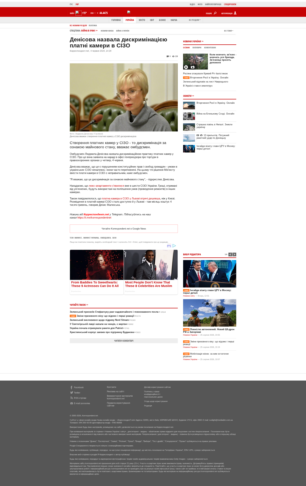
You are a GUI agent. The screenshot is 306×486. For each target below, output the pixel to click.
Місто (142, 20)
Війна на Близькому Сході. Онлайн (215, 113)
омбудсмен (105, 237)
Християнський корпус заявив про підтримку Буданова (105, 332)
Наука (174, 20)
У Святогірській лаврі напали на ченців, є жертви (101, 324)
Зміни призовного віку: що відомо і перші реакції (105, 316)
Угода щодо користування (156, 401)
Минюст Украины (91, 237)
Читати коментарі (124, 340)
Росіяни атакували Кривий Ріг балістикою (205, 73)
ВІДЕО (192, 4)
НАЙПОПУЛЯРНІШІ (213, 4)
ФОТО (200, 4)
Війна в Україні (122, 30)
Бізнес (162, 20)
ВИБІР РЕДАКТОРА (192, 254)
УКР (77, 4)
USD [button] (92, 13)
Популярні (196, 47)
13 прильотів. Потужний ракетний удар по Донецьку (213, 136)
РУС (71, 4)
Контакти (111, 387)
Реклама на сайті (115, 391)
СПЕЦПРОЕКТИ (230, 4)
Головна (116, 20)
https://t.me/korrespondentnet (94, 217)
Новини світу (189, 296)
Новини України (192, 41)
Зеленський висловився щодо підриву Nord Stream (102, 320)
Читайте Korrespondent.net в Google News (124, 228)
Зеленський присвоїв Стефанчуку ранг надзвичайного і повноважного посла (118, 311)
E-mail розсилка (82, 403)
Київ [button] (72, 13)
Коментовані (210, 47)
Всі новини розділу (78, 25)
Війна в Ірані (105, 30)
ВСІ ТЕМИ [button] (228, 30)
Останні (186, 47)
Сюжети (187, 95)
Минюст (78, 237)
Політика (93, 25)
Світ (152, 20)
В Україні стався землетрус (198, 85)
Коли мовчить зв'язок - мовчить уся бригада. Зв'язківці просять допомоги (223, 58)
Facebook (79, 387)
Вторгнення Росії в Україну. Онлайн (206, 77)
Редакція (148, 406)
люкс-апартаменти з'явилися (106, 185)
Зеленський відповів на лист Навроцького (205, 81)
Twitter (77, 393)
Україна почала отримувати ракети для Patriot (99, 328)
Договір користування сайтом (157, 387)
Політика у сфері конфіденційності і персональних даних (153, 394)
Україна (130, 20)
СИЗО (114, 237)
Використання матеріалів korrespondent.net (120, 397)
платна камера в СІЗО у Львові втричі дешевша (131, 198)
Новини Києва (107, 30)
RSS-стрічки (80, 398)
